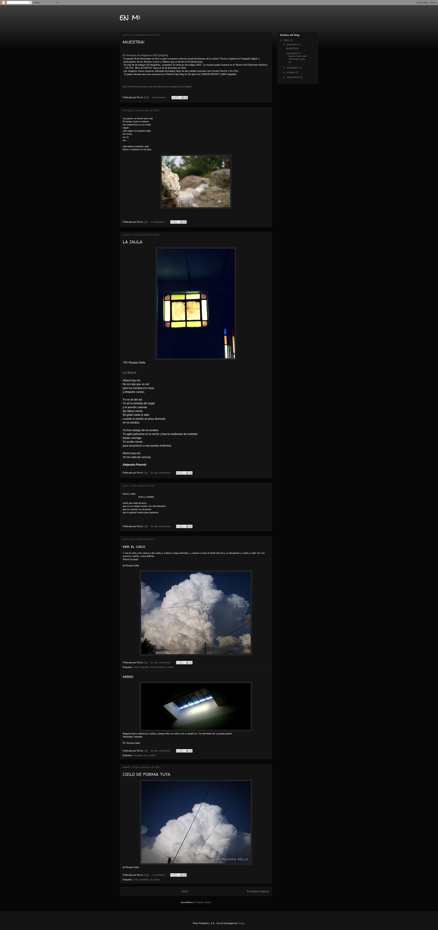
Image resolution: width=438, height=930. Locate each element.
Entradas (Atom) (203, 902)
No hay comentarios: (161, 472)
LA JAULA (133, 242)
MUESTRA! (134, 42)
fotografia (144, 667)
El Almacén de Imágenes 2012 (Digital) (145, 55)
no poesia (155, 879)
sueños (169, 667)
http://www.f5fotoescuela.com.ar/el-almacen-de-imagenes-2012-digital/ (157, 86)
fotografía (138, 755)
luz (145, 755)
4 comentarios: (158, 222)
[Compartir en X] (179, 97)
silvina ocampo (157, 667)
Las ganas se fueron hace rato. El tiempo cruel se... (296, 57)
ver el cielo (134, 546)
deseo (128, 676)
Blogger (241, 923)
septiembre (293, 77)
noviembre (293, 67)
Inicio (185, 891)
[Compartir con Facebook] (183, 97)
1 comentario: (159, 875)
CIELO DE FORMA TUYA (146, 774)
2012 (287, 40)
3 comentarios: (159, 97)
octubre (291, 72)
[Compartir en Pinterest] (186, 97)
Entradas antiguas (258, 891)
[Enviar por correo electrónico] (173, 97)
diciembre (292, 44)
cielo (135, 667)
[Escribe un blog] (176, 97)
